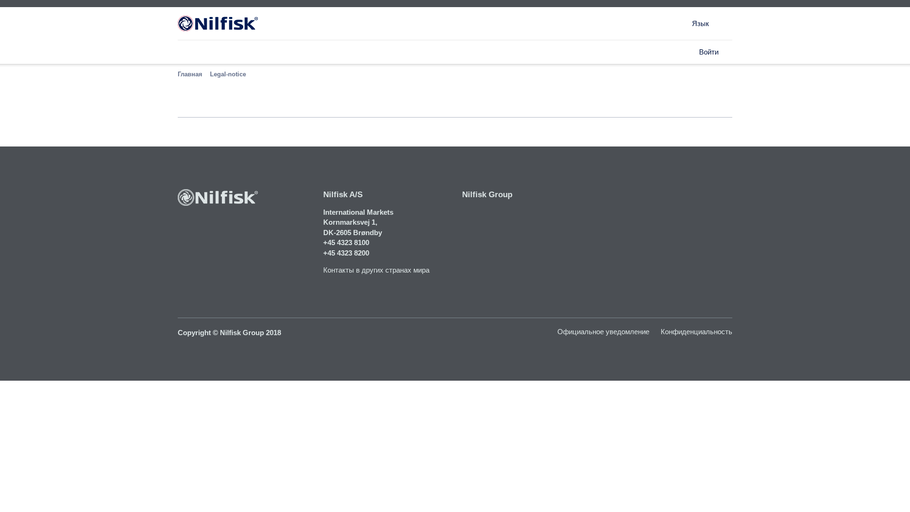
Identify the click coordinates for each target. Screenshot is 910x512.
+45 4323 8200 (346, 253)
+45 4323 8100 (346, 242)
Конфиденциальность (696, 332)
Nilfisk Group (487, 194)
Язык (700, 23)
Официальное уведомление (603, 332)
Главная (190, 74)
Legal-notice (228, 74)
